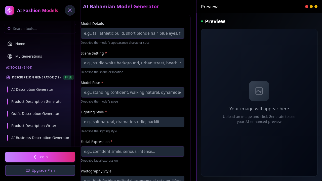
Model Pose (92, 82)
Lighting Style (94, 112)
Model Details (92, 23)
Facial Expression (97, 141)
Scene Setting (94, 53)
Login (43, 156)
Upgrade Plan (43, 170)
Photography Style (96, 171)
